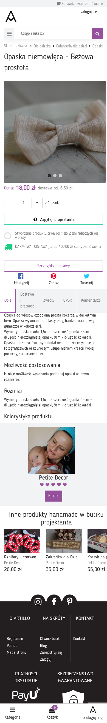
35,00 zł (55, 569)
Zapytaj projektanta (57, 220)
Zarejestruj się (51, 653)
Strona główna (15, 46)
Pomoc (12, 646)
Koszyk (52, 717)
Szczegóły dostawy (53, 266)
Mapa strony (16, 653)
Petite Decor (13, 563)
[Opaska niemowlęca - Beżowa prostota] (55, 132)
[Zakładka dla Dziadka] (64, 541)
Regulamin (15, 639)
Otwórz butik (50, 639)
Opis (7, 301)
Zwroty (48, 301)
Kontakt (79, 639)
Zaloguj (45, 660)
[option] (22, 551)
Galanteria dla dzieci (71, 46)
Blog (43, 646)
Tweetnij (86, 283)
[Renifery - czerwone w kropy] (22, 541)
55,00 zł (97, 569)
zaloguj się (89, 12)
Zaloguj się (93, 718)
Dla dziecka (42, 46)
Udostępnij (21, 283)
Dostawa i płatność (27, 301)
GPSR (67, 301)
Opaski (97, 46)
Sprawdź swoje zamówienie (82, 4)
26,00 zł (13, 569)
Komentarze (91, 301)
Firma (53, 496)
